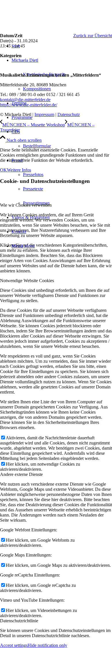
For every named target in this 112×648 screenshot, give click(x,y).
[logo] (43, 27)
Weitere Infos (19, 170)
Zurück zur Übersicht (92, 35)
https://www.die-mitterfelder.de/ (28, 104)
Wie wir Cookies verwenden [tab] (26, 205)
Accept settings (14, 645)
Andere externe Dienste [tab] (21, 474)
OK (3, 170)
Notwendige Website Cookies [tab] (27, 280)
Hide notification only (47, 645)
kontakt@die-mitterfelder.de (25, 99)
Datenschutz (68, 114)
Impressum (44, 114)
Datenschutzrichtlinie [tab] (19, 620)
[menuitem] (61, 117)
